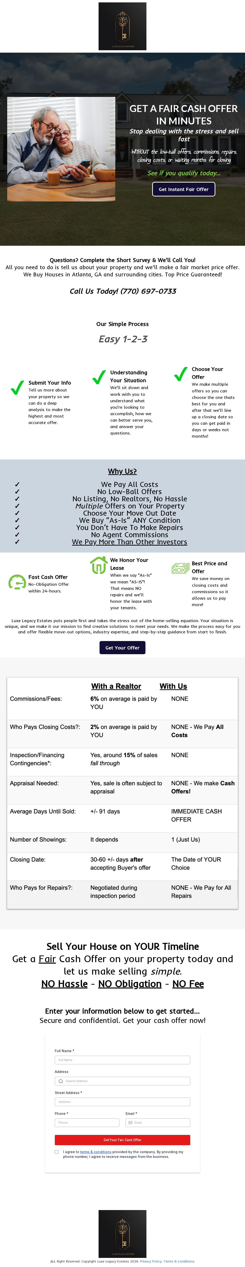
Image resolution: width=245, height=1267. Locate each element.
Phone (61, 1113)
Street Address (68, 1093)
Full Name (64, 1051)
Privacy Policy (150, 1261)
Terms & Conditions (178, 1261)
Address (61, 1072)
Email (131, 1113)
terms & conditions (95, 1152)
